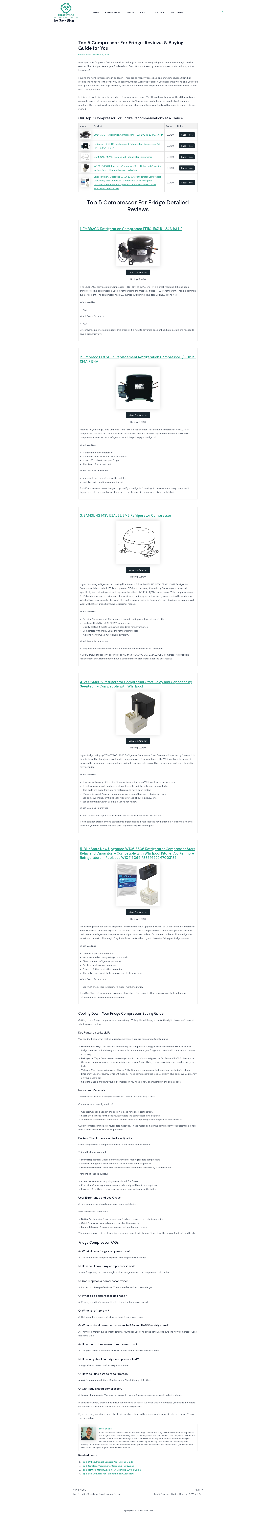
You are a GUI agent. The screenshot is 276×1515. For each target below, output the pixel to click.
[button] (132, 13)
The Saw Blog (63, 20)
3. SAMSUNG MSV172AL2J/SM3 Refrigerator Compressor (125, 515)
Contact (159, 13)
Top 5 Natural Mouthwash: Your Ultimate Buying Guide (111, 1469)
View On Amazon (138, 272)
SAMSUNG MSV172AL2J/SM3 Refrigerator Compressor (123, 156)
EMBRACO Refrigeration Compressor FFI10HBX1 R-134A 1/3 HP (128, 134)
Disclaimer (176, 13)
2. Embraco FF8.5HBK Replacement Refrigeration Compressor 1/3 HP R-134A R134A (138, 359)
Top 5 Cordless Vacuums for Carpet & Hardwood (107, 1465)
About (143, 13)
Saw (128, 13)
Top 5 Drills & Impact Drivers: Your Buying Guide (107, 1461)
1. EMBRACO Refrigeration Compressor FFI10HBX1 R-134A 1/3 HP (131, 229)
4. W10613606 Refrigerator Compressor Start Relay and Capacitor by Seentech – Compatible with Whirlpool (136, 684)
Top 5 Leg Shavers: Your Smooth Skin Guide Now (107, 1473)
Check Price (187, 134)
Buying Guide (112, 13)
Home (96, 13)
